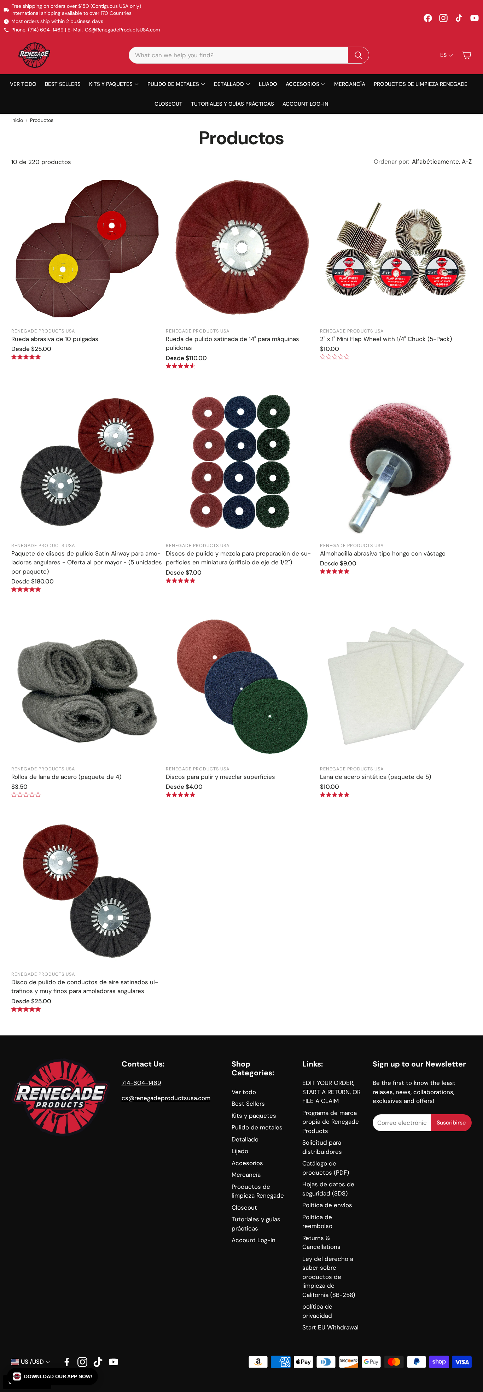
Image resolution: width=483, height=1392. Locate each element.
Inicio (17, 120)
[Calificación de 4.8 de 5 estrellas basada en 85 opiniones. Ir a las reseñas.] (26, 1009)
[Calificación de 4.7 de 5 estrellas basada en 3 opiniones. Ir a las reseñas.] (180, 366)
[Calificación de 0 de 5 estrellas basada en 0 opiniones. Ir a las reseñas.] (334, 356)
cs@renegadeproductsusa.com (166, 1098)
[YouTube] (474, 18)
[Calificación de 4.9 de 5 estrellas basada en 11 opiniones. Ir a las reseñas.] (334, 571)
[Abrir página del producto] (87, 248)
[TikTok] (459, 18)
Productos (41, 120)
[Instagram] (443, 18)
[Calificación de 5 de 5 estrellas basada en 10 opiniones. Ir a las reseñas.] (180, 580)
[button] (249, 55)
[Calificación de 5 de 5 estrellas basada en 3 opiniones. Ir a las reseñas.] (334, 794)
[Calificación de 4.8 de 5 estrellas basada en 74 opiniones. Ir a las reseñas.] (180, 794)
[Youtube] (113, 1362)
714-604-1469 (141, 1083)
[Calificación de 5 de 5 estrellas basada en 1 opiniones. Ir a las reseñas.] (26, 356)
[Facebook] (428, 18)
